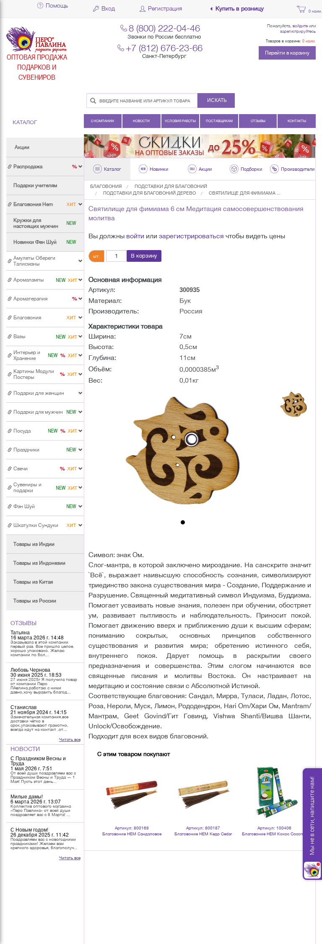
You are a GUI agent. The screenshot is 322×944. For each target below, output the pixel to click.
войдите (300, 25)
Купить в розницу (240, 8)
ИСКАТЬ (217, 100)
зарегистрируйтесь (298, 31)
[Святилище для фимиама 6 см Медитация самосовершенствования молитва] (183, 453)
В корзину (144, 256)
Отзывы (258, 121)
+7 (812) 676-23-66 (164, 47)
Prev (108, 781)
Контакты (297, 121)
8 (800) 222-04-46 (164, 28)
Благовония (106, 186)
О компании (102, 121)
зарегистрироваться (191, 236)
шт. (96, 255)
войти (135, 236)
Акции (22, 147)
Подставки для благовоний (171, 186)
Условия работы (180, 121)
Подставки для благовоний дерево (149, 193)
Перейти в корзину (287, 53)
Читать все (69, 739)
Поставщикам (219, 121)
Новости (141, 121)
